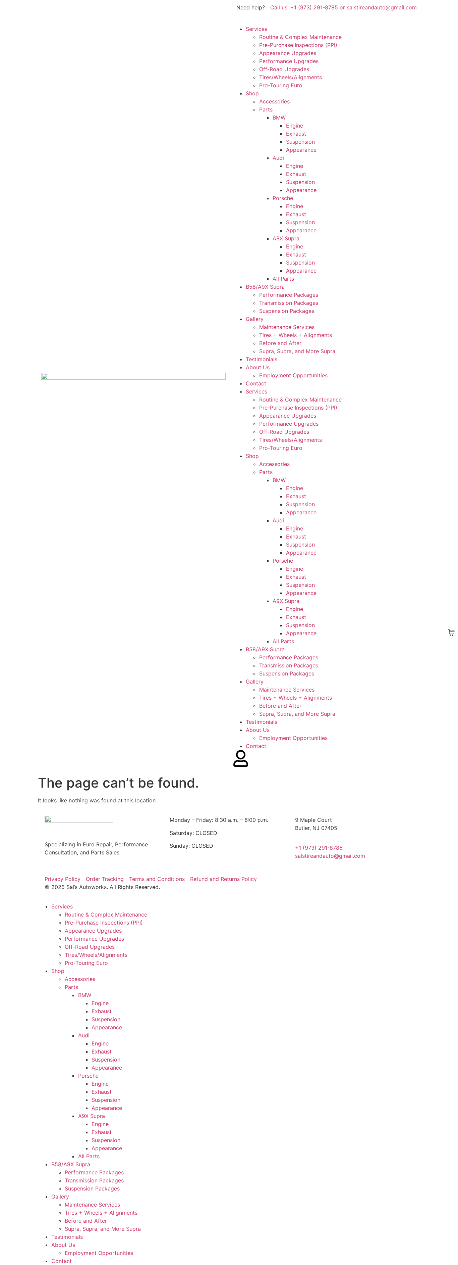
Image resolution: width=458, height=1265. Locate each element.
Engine (294, 125)
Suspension (300, 141)
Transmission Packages (288, 302)
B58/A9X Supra (265, 286)
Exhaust (296, 133)
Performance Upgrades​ (289, 61)
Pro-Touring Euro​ (280, 85)
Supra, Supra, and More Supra (297, 351)
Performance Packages (288, 294)
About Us (258, 367)
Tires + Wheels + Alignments (295, 335)
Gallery (255, 319)
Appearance (301, 149)
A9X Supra (286, 238)
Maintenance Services (286, 327)
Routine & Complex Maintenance (300, 37)
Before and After (280, 343)
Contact (256, 383)
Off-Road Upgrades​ (284, 69)
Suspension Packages (286, 311)
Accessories (274, 101)
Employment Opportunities (293, 375)
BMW (279, 117)
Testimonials (261, 359)
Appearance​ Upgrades (287, 53)
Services (256, 29)
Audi (278, 157)
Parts (266, 109)
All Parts (283, 278)
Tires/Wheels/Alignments (290, 77)
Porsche (283, 198)
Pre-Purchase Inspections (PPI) (298, 45)
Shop (252, 93)
